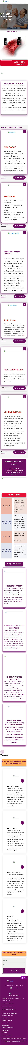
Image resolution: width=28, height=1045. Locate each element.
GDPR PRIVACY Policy (7, 1027)
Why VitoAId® (5, 1025)
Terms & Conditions (7, 1035)
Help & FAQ (5, 1018)
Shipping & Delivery (7, 1020)
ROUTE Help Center (14, 995)
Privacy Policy (5, 1030)
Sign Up (14, 970)
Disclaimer (4, 1032)
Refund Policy (5, 1022)
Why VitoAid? (14, 564)
